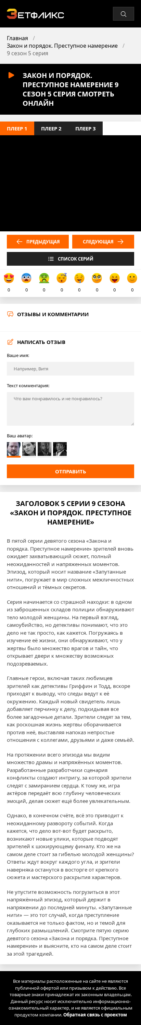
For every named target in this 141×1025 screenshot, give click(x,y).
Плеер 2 (51, 128)
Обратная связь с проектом (95, 1015)
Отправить (70, 471)
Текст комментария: (28, 385)
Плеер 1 (17, 128)
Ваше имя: (18, 355)
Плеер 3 (85, 128)
